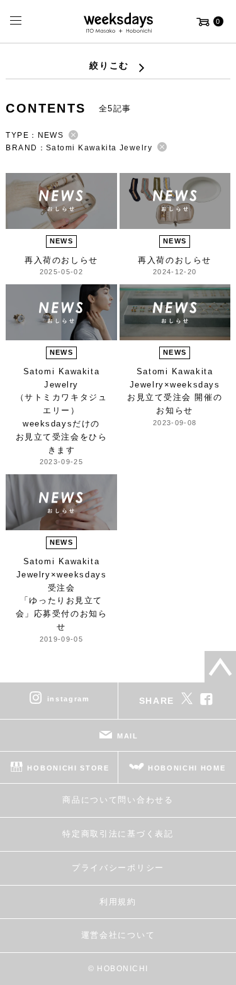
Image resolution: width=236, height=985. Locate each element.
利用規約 (118, 901)
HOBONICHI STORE (68, 768)
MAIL (127, 736)
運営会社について (118, 935)
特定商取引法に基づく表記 (117, 833)
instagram (68, 699)
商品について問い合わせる (117, 799)
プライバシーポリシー (118, 867)
